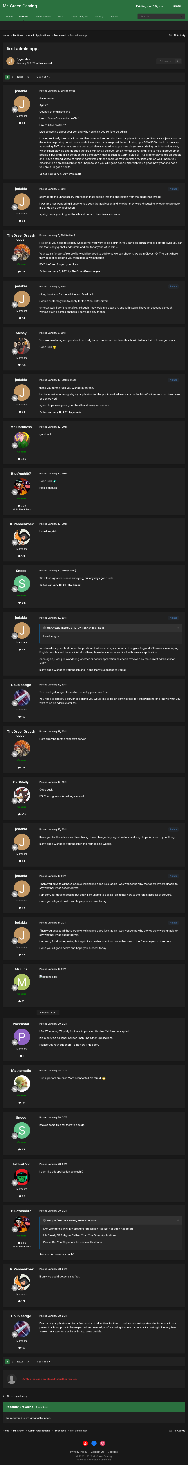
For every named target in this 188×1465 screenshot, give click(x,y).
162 (23, 716)
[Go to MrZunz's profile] (22, 982)
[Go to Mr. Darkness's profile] (22, 440)
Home (9, 16)
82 (23, 1196)
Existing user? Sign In (150, 6)
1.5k (23, 271)
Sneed (21, 571)
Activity (99, 16)
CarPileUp (21, 782)
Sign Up (177, 5)
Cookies (113, 1451)
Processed (45, 63)
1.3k (23, 556)
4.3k (23, 458)
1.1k (23, 1102)
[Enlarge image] (54, 346)
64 (23, 122)
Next (20, 77)
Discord (114, 16)
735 (23, 364)
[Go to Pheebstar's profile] (22, 1037)
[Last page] (28, 77)
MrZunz (21, 969)
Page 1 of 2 (42, 77)
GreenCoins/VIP (79, 16)
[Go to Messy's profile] (22, 346)
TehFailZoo (21, 1164)
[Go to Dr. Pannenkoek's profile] (22, 537)
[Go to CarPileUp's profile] (22, 795)
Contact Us (97, 1451)
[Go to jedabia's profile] (10, 61)
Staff (60, 16)
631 (23, 1001)
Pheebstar (21, 1024)
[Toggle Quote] (44, 627)
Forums (23, 16)
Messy (21, 333)
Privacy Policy (78, 1451)
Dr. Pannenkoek (21, 524)
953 (23, 814)
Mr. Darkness (21, 427)
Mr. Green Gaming (20, 5)
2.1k (23, 602)
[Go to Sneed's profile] (22, 583)
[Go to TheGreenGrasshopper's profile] (22, 252)
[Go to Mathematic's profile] (22, 1083)
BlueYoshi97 (21, 474)
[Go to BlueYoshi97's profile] (22, 486)
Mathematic (21, 1071)
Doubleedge (21, 685)
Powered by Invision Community (94, 1459)
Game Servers (43, 16)
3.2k (23, 505)
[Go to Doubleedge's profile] (22, 697)
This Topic (166, 16)
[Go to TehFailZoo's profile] (22, 1177)
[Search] (181, 16)
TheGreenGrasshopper (21, 237)
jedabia (21, 91)
